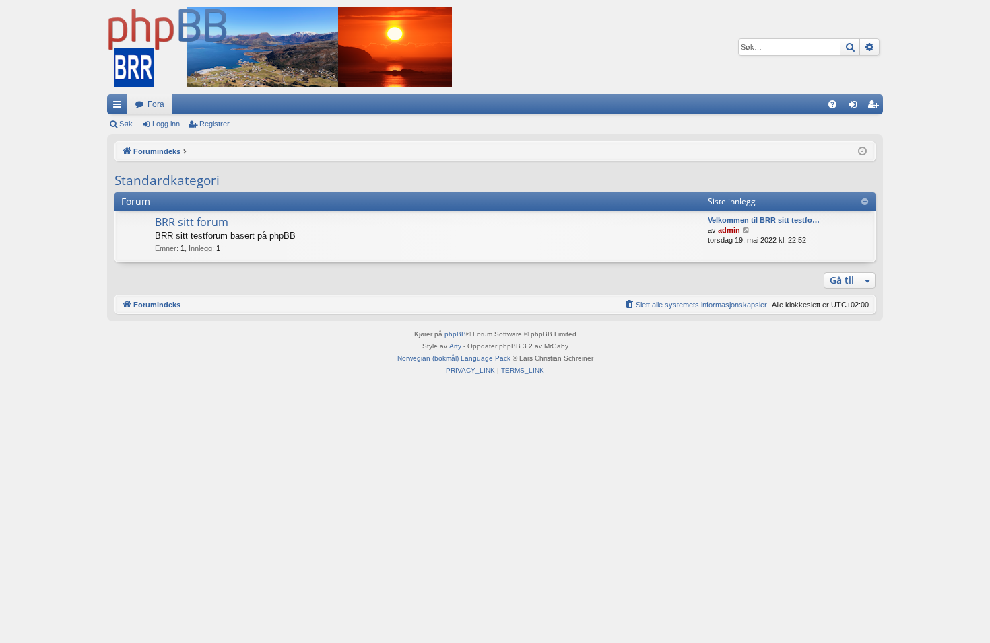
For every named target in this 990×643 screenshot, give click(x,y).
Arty (455, 346)
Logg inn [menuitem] (855, 107)
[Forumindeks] (279, 47)
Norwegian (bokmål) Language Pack (453, 358)
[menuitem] (832, 104)
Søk (126, 124)
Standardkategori (167, 180)
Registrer (214, 124)
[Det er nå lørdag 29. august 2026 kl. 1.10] (862, 151)
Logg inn (166, 124)
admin (729, 230)
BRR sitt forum (191, 222)
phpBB (455, 334)
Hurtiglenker (119, 107)
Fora (155, 104)
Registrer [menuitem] (875, 107)
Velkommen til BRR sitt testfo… (764, 220)
